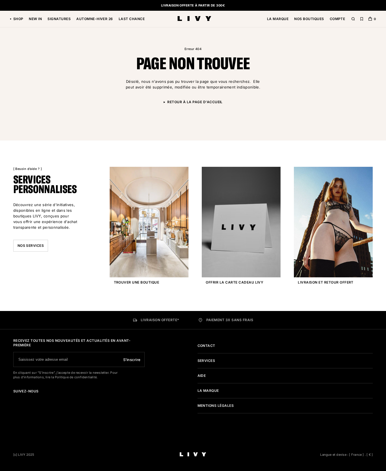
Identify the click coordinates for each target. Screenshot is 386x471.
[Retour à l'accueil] (194, 19)
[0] (370, 19)
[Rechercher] (353, 19)
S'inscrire (132, 359)
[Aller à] (15, 399)
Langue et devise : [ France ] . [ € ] (346, 455)
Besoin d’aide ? (27, 169)
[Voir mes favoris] (361, 19)
